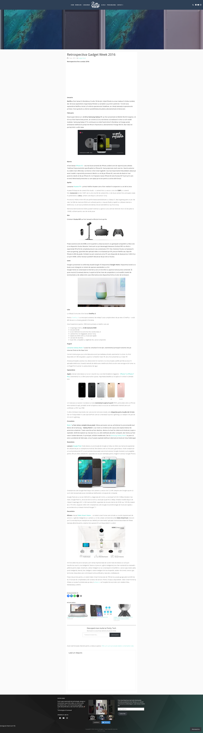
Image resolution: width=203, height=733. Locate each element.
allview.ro (97, 582)
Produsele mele (111, 5)
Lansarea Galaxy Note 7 (75, 348)
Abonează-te (115, 635)
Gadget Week (82, 58)
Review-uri (78, 5)
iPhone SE (79, 166)
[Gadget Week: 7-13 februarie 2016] (78, 610)
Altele (103, 5)
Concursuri (86, 5)
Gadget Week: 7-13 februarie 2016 (75, 617)
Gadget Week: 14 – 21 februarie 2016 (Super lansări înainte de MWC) (123, 618)
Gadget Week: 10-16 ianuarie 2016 (99, 617)
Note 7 (69, 425)
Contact (119, 5)
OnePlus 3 (75, 317)
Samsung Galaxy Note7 (118, 435)
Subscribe (122, 714)
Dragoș (103, 730)
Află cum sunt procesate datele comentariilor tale (118, 646)
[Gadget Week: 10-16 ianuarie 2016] (101, 610)
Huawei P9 (77, 186)
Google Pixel (77, 446)
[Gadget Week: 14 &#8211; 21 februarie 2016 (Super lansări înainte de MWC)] (124, 610)
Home (72, 5)
